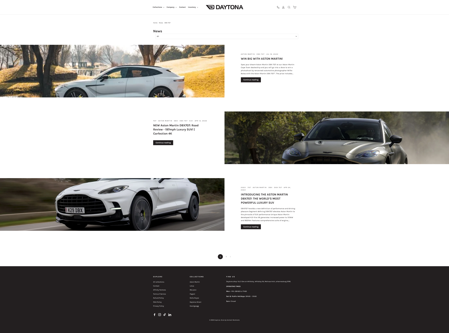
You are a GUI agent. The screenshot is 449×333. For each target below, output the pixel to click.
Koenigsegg (194, 306)
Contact (182, 7)
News (161, 23)
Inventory (192, 7)
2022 (243, 187)
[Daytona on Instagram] (159, 314)
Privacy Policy (158, 306)
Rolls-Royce (194, 298)
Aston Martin (248, 54)
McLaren (193, 290)
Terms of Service (159, 294)
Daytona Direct (195, 302)
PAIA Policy (157, 302)
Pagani (192, 294)
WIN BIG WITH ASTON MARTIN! (262, 58)
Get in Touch (268, 7)
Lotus (192, 286)
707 (155, 121)
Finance (258, 7)
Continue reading (250, 80)
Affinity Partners (159, 290)
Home (155, 23)
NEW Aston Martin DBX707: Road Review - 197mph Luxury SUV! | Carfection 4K (176, 129)
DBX (176, 121)
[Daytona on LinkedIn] (169, 314)
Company (171, 7)
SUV (191, 121)
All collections (158, 282)
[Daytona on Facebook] (154, 314)
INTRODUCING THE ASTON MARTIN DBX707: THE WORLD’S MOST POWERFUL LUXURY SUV (264, 198)
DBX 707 (261, 54)
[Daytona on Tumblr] (164, 314)
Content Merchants (233, 320)
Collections (158, 7)
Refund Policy (158, 298)
